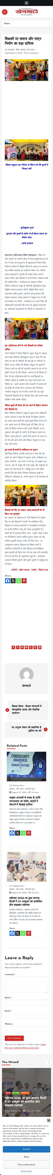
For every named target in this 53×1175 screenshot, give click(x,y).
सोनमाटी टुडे (29, 789)
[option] (26, 1093)
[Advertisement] (26, 111)
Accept (26, 1149)
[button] (48, 1120)
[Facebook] (7, 580)
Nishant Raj (18, 786)
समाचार (23, 50)
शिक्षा (17, 50)
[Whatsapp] (18, 580)
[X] (13, 580)
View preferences (26, 1165)
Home (7, 24)
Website (9, 1024)
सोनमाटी (11, 50)
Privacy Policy (26, 1171)
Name (8, 998)
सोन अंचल (30, 50)
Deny (26, 1157)
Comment (10, 974)
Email (8, 1011)
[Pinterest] (24, 580)
